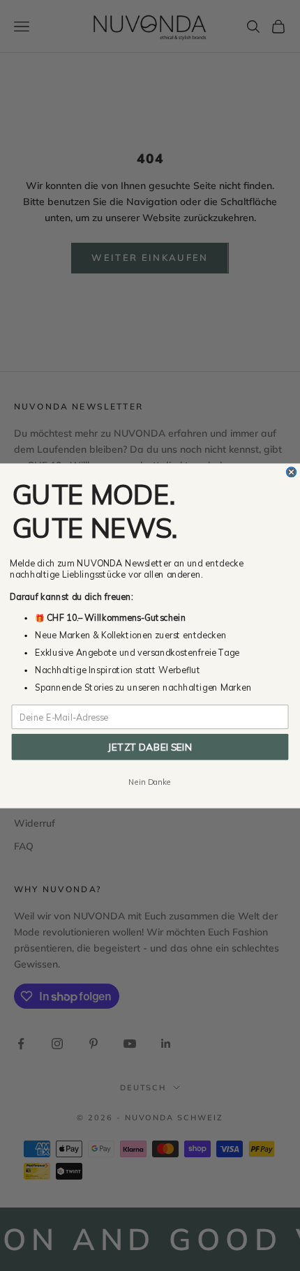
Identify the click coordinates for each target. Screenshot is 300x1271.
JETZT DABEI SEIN (150, 746)
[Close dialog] (292, 471)
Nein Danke (149, 781)
